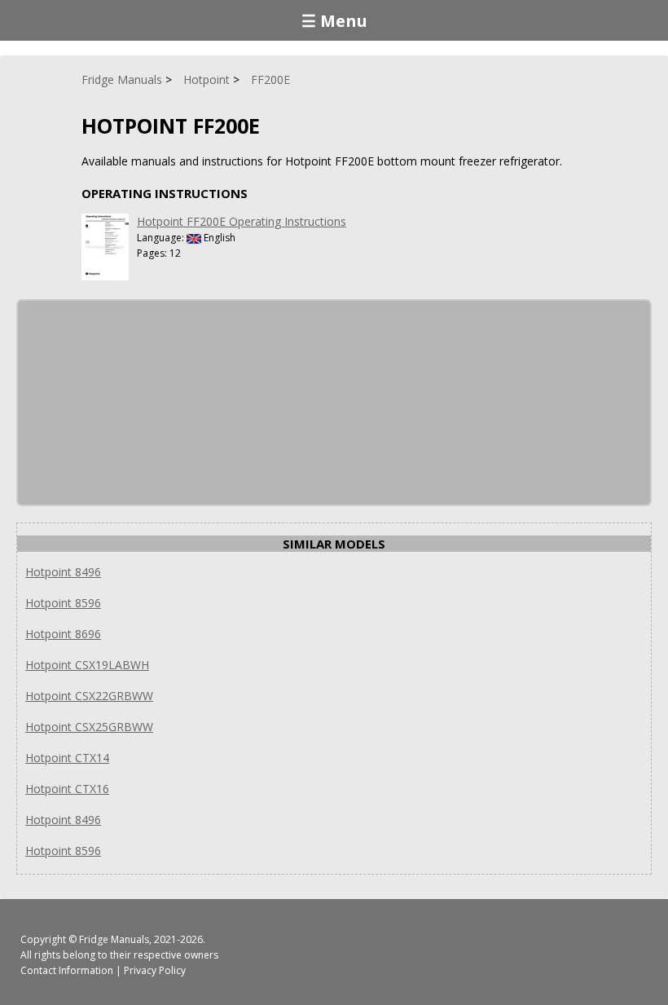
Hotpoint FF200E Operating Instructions (241, 221)
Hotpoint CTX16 (67, 788)
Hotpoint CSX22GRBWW (89, 695)
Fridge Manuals (114, 939)
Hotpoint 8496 (63, 572)
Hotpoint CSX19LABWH (87, 664)
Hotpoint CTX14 (67, 757)
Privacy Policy (155, 970)
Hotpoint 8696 (63, 633)
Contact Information (66, 970)
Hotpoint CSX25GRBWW (89, 726)
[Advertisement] (140, 403)
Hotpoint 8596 (63, 602)
